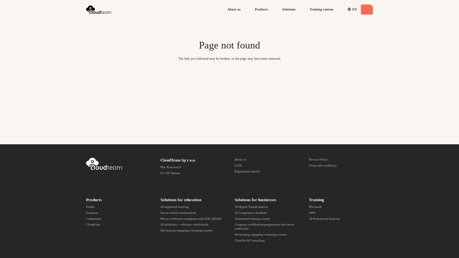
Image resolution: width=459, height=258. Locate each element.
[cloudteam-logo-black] (98, 9)
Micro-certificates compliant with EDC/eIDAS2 (191, 218)
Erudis (90, 207)
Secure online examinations (178, 213)
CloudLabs (93, 224)
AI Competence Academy (251, 213)
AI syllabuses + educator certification (184, 224)
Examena (92, 213)
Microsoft (315, 207)
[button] (242, 9)
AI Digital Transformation (251, 207)
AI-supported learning (174, 207)
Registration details (247, 171)
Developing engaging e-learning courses (186, 230)
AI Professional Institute (324, 218)
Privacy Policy (318, 159)
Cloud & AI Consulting (250, 240)
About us (240, 159)
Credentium (93, 218)
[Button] (367, 10)
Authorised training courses (252, 218)
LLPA (238, 165)
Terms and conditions (323, 165)
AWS (312, 213)
